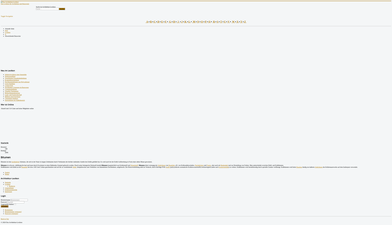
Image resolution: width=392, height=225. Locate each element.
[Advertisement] (62, 53)
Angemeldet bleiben (7, 204)
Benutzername (5, 200)
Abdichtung (161, 165)
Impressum (8, 192)
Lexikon (7, 184)
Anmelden (5, 206)
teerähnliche (15, 162)
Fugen (209, 165)
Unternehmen (9, 188)
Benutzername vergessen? (13, 212)
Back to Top (5, 219)
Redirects (12, 186)
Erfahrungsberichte (11, 190)
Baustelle (24, 167)
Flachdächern (199, 165)
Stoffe (168, 167)
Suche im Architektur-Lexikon (46, 7)
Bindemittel (224, 165)
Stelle (74, 167)
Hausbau (299, 167)
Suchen (62, 9)
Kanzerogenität (224, 167)
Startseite (8, 182)
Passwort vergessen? (11, 213)
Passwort (4, 202)
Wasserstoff (134, 165)
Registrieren (9, 210)
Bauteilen (172, 165)
